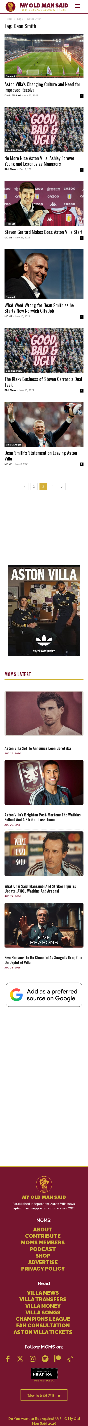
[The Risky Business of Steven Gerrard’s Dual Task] (44, 350)
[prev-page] (24, 486)
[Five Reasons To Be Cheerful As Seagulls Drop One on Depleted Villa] (44, 925)
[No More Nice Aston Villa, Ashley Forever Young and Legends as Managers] (44, 129)
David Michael (13, 95)
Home (8, 19)
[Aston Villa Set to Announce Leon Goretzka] (44, 713)
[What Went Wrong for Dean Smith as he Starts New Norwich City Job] (44, 274)
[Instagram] (33, 1359)
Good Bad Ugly (14, 150)
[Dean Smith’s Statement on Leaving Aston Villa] (44, 424)
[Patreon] (57, 1359)
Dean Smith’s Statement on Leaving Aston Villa (41, 455)
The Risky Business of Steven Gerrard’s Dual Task (43, 381)
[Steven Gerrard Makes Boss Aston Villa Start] (44, 203)
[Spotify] (45, 1359)
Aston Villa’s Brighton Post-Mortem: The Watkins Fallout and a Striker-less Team (43, 817)
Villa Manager (13, 444)
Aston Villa (38, 1380)
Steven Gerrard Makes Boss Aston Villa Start (44, 231)
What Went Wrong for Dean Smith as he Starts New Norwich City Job (39, 307)
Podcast (10, 76)
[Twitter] (20, 1359)
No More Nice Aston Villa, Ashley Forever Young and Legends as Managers (39, 160)
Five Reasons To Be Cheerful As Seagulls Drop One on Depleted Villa (43, 960)
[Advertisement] (44, 527)
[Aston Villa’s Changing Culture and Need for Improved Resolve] (44, 56)
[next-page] (62, 486)
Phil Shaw (10, 169)
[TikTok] (70, 1359)
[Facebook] (8, 1359)
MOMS (8, 237)
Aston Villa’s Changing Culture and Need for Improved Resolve (42, 86)
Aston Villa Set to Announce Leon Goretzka (38, 748)
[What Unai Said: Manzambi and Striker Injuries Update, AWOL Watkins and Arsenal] (44, 853)
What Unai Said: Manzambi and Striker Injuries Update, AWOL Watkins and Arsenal (40, 888)
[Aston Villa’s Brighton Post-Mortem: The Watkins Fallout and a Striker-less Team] (44, 782)
